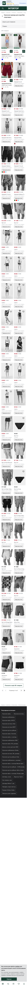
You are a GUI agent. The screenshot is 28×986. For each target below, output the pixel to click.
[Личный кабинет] (24, 983)
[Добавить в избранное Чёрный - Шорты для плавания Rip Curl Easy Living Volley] (23, 551)
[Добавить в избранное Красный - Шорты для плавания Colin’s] (10, 231)
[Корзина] (13, 983)
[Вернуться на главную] (13, 8)
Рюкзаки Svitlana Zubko (8, 790)
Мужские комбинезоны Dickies (10, 750)
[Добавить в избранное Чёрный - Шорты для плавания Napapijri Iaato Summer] (23, 93)
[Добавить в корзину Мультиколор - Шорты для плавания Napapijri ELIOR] (23, 51)
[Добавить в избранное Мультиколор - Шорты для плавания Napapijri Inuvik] (23, 64)
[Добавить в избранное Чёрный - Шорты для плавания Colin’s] (10, 311)
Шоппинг (8, 12)
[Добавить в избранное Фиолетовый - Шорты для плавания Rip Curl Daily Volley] (23, 498)
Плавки (4, 26)
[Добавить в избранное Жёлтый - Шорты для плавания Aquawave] (23, 631)
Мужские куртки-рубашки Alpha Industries (13, 770)
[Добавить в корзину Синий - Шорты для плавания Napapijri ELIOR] (11, 51)
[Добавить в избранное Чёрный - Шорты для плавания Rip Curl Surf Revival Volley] (10, 444)
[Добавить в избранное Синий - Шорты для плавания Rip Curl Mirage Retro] (10, 604)
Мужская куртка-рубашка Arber (10, 756)
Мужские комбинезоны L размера (11, 760)
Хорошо (9, 979)
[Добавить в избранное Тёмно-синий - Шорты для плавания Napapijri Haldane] (10, 148)
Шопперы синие (6, 776)
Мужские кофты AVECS (8, 720)
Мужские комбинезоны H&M (10, 740)
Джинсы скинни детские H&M (10, 746)
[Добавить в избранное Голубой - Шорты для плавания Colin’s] (10, 285)
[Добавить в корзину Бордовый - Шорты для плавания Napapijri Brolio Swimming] (11, 80)
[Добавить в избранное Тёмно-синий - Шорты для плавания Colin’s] (23, 258)
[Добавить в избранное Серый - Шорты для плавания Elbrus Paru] (23, 604)
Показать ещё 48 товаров (13, 685)
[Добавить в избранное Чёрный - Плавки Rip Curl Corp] (23, 471)
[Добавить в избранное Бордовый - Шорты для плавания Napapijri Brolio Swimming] (10, 64)
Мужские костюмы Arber (8, 723)
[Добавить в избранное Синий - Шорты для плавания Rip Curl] (23, 578)
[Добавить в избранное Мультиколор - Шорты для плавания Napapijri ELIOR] (23, 35)
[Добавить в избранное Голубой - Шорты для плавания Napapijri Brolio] (23, 120)
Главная (3, 12)
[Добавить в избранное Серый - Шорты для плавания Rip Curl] (23, 205)
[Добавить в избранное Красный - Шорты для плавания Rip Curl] (23, 524)
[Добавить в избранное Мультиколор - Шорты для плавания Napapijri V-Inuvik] (23, 148)
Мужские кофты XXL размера (10, 743)
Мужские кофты (6, 713)
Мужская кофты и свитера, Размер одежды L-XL (14, 773)
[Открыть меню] (8, 983)
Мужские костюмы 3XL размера (10, 753)
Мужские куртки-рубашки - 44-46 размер (13, 766)
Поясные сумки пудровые (9, 793)
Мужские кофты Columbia (9, 733)
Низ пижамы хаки (7, 780)
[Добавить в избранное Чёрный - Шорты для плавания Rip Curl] (10, 205)
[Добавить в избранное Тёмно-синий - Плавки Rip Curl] (23, 418)
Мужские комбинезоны (8, 717)
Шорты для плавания (8, 21)
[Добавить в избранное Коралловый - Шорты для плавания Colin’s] (23, 285)
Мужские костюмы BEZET (9, 727)
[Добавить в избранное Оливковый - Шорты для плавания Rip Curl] (10, 524)
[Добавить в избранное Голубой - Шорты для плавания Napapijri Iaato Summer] (10, 120)
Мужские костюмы (19, 713)
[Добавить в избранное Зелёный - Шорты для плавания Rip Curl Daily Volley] (10, 471)
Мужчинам (20, 12)
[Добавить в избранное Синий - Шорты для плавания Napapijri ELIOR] (10, 35)
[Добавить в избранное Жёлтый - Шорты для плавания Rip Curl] (23, 444)
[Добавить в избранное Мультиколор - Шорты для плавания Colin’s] (23, 231)
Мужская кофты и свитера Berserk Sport (12, 763)
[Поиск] (2, 8)
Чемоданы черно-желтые (9, 786)
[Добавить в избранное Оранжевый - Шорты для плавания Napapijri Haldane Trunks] (23, 176)
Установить (22, 3)
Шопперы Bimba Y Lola (8, 783)
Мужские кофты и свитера (9, 737)
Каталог (14, 12)
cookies (17, 966)
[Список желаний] (18, 983)
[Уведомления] (24, 8)
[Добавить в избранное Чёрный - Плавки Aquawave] (10, 631)
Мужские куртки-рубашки (9, 730)
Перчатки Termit (18, 776)
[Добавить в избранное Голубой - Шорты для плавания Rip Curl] (10, 551)
